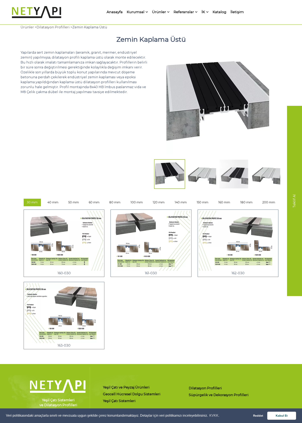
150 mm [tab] (202, 202)
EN (289, 12)
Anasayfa (115, 12)
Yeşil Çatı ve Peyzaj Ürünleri (126, 387)
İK (203, 12)
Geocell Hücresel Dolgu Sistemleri (131, 394)
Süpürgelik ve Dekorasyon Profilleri (219, 395)
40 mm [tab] (52, 202)
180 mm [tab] (246, 202)
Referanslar (184, 12)
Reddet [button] (258, 415)
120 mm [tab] (159, 202)
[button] (159, 106)
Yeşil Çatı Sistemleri (119, 401)
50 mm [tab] (73, 202)
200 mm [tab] (268, 202)
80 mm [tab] (114, 202)
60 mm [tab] (94, 202)
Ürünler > (29, 27)
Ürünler (159, 12)
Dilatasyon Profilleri (205, 388)
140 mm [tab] (181, 202)
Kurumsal (135, 12)
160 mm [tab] (224, 202)
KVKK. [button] (214, 415)
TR (281, 12)
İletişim (237, 12)
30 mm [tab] (32, 202)
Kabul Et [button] (282, 415)
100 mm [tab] (136, 202)
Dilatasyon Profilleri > (54, 27)
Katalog (219, 12)
